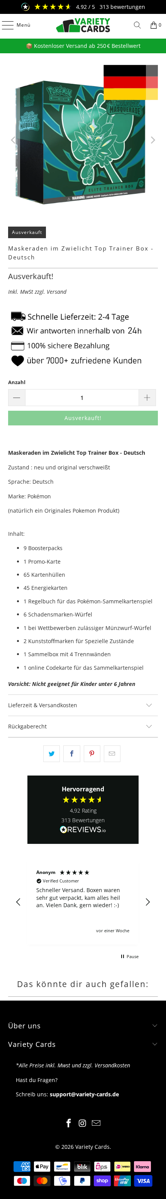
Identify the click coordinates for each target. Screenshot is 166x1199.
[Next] (152, 140)
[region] (83, 902)
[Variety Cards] (83, 25)
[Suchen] (137, 25)
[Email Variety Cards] (96, 1123)
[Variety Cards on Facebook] (69, 1123)
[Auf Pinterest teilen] (92, 753)
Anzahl (16, 382)
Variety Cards (92, 1146)
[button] (18, 902)
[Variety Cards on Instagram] (82, 1123)
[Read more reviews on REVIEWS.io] (83, 830)
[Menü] (4, 25)
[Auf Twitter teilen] (51, 753)
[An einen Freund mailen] (112, 753)
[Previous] (14, 140)
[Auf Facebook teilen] (71, 753)
